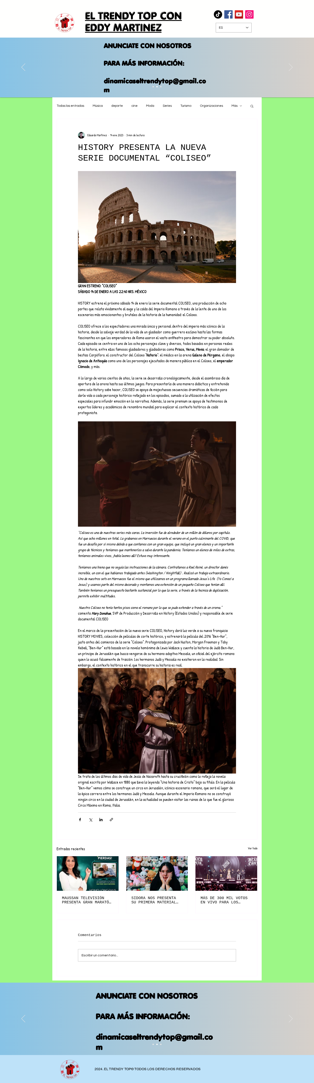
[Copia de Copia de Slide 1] (153, 86)
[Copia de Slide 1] (157, 1044)
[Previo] (23, 67)
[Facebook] (228, 14)
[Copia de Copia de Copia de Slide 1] (157, 86)
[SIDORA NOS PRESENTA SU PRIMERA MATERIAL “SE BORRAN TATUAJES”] (157, 873)
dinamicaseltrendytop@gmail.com (155, 85)
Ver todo (252, 848)
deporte (117, 105)
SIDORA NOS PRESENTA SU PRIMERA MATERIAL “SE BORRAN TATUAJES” (154, 900)
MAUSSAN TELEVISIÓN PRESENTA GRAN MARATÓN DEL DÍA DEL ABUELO (86, 900)
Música (98, 105)
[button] (252, 106)
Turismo (185, 105)
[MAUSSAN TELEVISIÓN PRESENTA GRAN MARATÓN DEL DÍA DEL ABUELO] (88, 873)
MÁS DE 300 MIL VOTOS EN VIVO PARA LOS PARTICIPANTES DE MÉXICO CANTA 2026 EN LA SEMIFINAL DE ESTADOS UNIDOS (224, 900)
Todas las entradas (70, 105)
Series (167, 105)
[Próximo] (291, 67)
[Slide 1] (153, 1044)
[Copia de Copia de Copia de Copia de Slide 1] (160, 86)
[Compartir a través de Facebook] (80, 820)
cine (134, 105)
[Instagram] (249, 14)
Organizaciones (211, 105)
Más (235, 105)
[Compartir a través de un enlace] (111, 820)
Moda (150, 105)
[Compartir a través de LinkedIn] (101, 820)
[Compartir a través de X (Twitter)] (90, 820)
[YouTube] (239, 14)
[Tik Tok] (218, 14)
